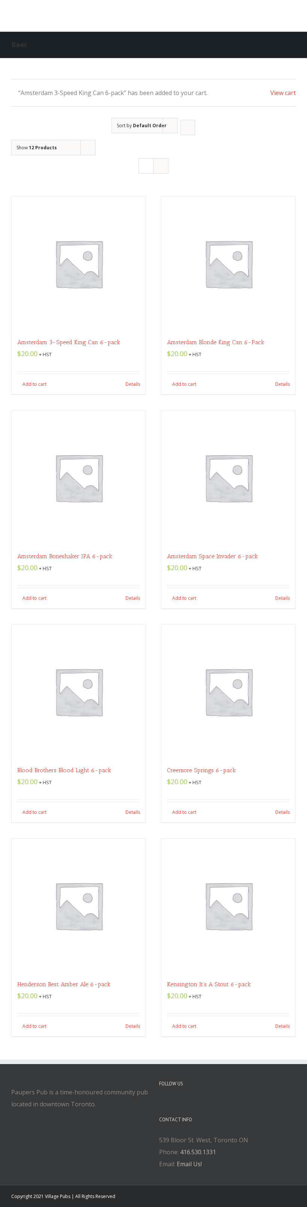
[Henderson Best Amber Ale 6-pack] (79, 905)
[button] (243, 15)
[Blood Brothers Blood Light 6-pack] (79, 691)
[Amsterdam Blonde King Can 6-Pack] (228, 263)
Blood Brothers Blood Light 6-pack (64, 770)
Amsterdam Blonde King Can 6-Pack (215, 342)
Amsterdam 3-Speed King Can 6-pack (68, 342)
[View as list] (161, 166)
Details (132, 384)
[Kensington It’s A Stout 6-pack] (228, 905)
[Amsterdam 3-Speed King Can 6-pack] (79, 263)
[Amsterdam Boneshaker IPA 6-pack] (79, 477)
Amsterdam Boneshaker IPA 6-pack (64, 556)
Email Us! (189, 1164)
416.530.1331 (198, 1152)
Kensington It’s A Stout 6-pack (209, 984)
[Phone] (202, 1104)
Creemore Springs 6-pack (201, 770)
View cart (283, 93)
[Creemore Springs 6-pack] (228, 691)
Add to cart (34, 384)
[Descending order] (187, 127)
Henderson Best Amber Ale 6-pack (63, 984)
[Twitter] (171, 1104)
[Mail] (191, 1104)
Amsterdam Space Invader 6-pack (212, 556)
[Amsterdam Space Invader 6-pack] (228, 477)
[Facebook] (161, 1104)
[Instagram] (181, 1104)
